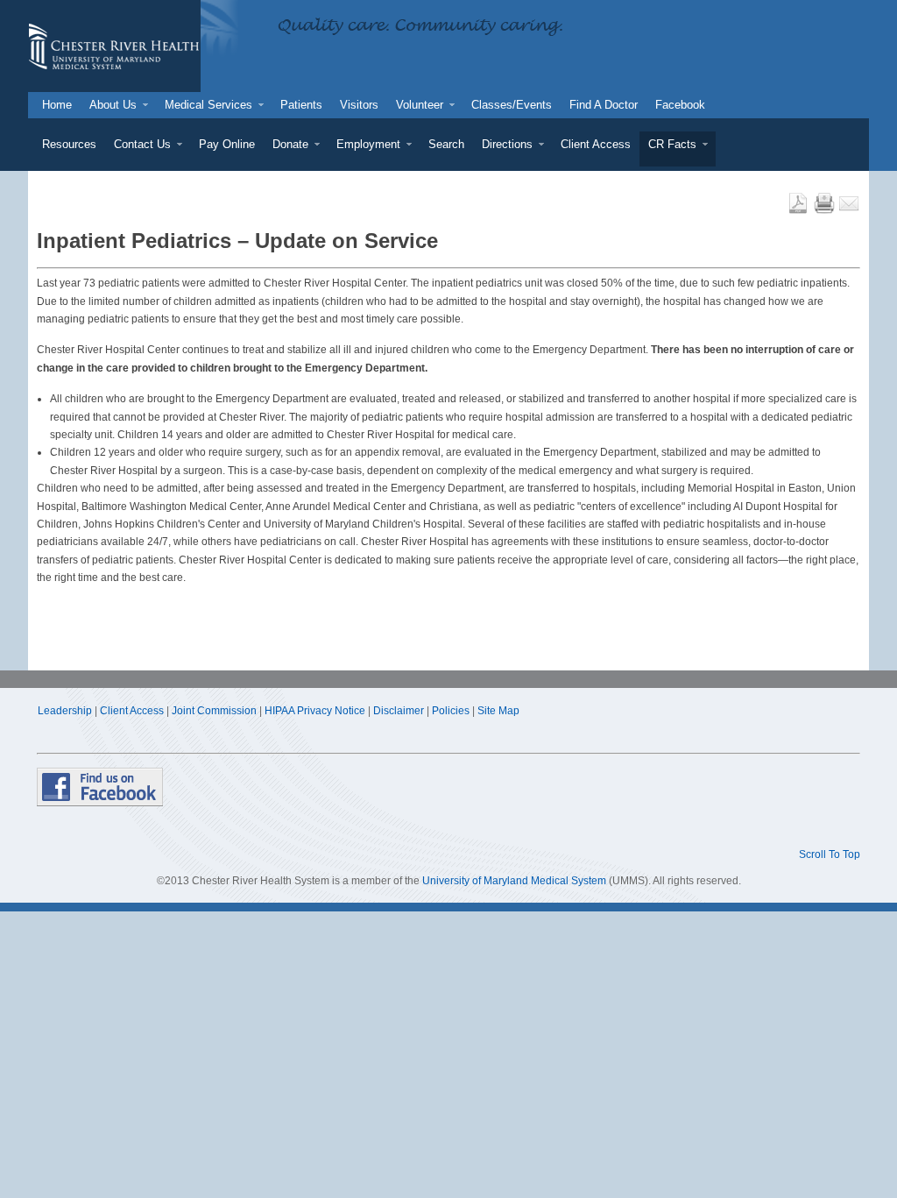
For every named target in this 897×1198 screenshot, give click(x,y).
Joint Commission (214, 711)
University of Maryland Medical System (514, 881)
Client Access (132, 711)
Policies (451, 711)
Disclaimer (398, 711)
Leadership (65, 711)
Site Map (498, 711)
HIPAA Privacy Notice (315, 711)
